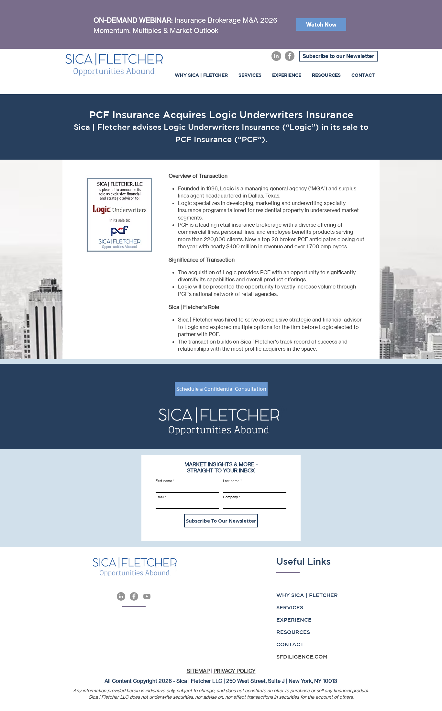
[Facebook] (289, 56)
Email (160, 497)
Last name (231, 480)
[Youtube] (147, 596)
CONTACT (290, 644)
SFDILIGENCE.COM (301, 657)
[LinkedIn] (276, 56)
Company (230, 497)
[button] (286, 75)
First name (164, 480)
